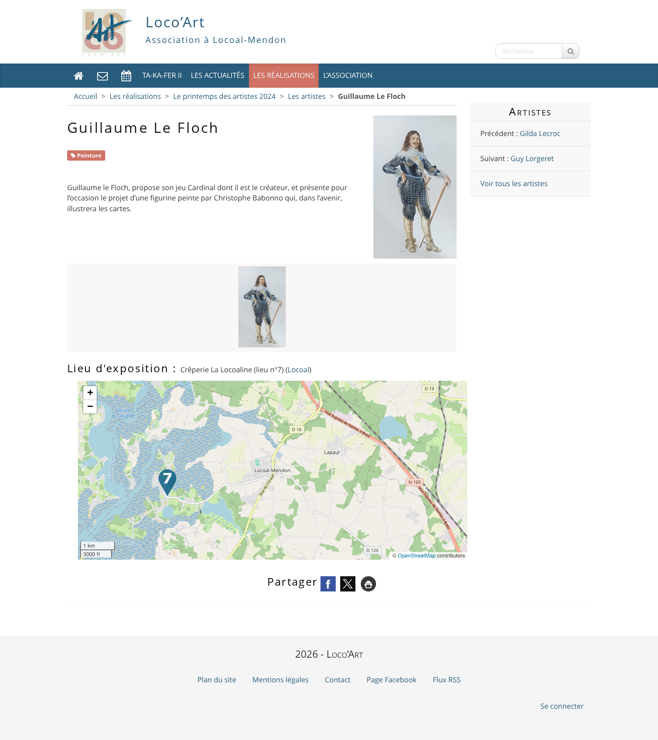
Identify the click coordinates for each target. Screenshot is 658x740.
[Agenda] (126, 75)
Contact (337, 680)
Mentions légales (280, 680)
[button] (167, 482)
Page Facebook (392, 680)
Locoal (298, 369)
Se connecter (562, 706)
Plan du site (216, 680)
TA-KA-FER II (162, 75)
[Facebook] (328, 583)
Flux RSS (447, 680)
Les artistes (306, 96)
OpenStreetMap (417, 555)
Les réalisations (283, 75)
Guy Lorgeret (532, 158)
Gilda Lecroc (540, 133)
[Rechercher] (571, 51)
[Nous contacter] (102, 75)
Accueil (85, 96)
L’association (347, 75)
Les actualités (217, 75)
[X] (348, 583)
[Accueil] (78, 75)
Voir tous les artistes (513, 183)
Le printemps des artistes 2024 (224, 96)
